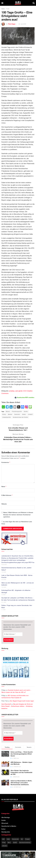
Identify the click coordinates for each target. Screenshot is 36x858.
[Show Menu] (2, 3)
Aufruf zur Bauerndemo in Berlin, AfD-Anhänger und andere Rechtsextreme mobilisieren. (21, 782)
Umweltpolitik (6, 417)
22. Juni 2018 (22, 24)
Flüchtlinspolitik (17, 411)
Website (4, 504)
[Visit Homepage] (18, 3)
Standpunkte (5, 832)
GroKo (26, 411)
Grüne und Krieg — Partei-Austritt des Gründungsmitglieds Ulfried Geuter (22, 754)
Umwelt (30, 414)
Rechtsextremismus (24, 842)
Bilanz (8, 411)
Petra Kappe (11, 24)
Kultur (3, 829)
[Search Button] (34, 3)
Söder (24, 414)
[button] (3, 854)
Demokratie (15, 839)
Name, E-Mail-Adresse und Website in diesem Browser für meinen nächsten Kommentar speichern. (18, 514)
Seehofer (17, 414)
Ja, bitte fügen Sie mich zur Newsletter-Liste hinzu (16, 523)
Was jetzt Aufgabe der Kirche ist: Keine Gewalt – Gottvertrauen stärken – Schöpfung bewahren (17, 706)
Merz (9, 842)
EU (22, 839)
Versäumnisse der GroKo (20, 417)
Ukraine (4, 845)
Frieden (27, 839)
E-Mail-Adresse (7, 495)
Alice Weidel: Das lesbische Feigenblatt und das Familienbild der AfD (21, 772)
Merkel (10, 414)
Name (3, 486)
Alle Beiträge (5, 817)
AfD (3, 839)
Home (3, 9)
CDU (8, 839)
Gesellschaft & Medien (8, 826)
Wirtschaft (4, 823)
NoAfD (15, 842)
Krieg (3, 842)
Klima (4, 414)
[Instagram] (26, 407)
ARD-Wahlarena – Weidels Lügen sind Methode (21, 763)
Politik (7, 9)
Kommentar (5, 462)
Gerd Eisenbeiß (6, 704)
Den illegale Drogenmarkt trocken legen (22, 701)
